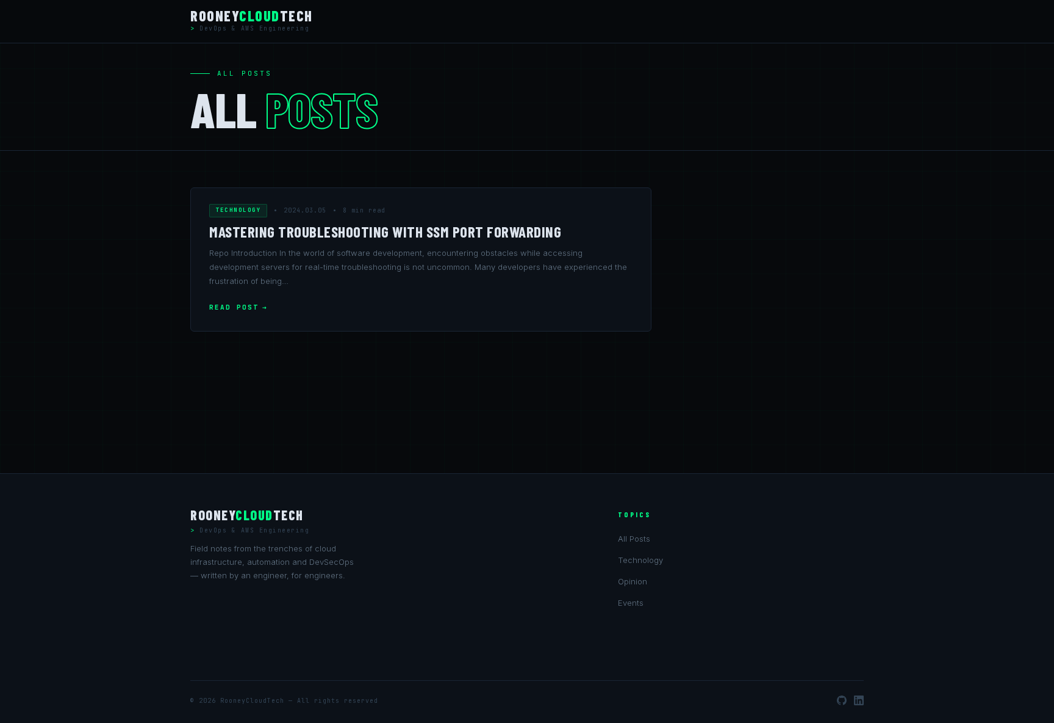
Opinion (632, 581)
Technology (238, 210)
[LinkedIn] (859, 700)
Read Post (234, 307)
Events (631, 603)
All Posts (634, 538)
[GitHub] (842, 700)
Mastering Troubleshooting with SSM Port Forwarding (385, 231)
